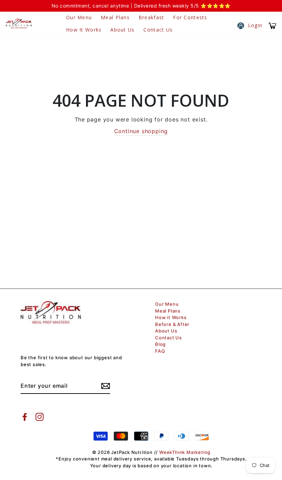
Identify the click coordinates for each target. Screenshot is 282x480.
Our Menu (79, 17)
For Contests (190, 17)
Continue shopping (141, 131)
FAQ (160, 351)
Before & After (172, 324)
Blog (160, 344)
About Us (122, 29)
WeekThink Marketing (184, 452)
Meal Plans (115, 17)
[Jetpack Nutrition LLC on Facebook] (25, 417)
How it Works (83, 29)
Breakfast (151, 17)
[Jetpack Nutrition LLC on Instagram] (39, 417)
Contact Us (158, 29)
